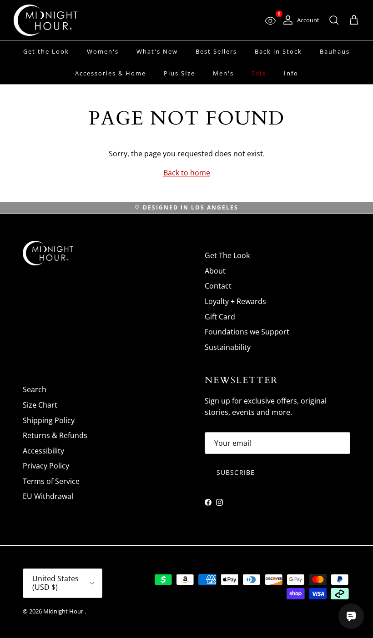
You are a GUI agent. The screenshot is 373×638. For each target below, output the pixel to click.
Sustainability (228, 347)
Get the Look (46, 51)
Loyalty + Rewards (235, 301)
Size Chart (40, 405)
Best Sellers (216, 51)
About (215, 271)
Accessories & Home (110, 73)
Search (34, 389)
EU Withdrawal (48, 496)
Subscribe (236, 472)
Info (291, 73)
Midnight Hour (64, 611)
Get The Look (227, 255)
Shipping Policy (49, 420)
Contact (218, 286)
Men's (223, 73)
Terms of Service (51, 481)
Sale (259, 73)
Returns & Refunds (55, 435)
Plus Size (179, 73)
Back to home (186, 173)
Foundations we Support (247, 332)
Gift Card (220, 317)
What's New (157, 51)
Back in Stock (278, 51)
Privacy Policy (46, 466)
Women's (103, 51)
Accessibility (43, 451)
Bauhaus (335, 51)
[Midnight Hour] (45, 20)
